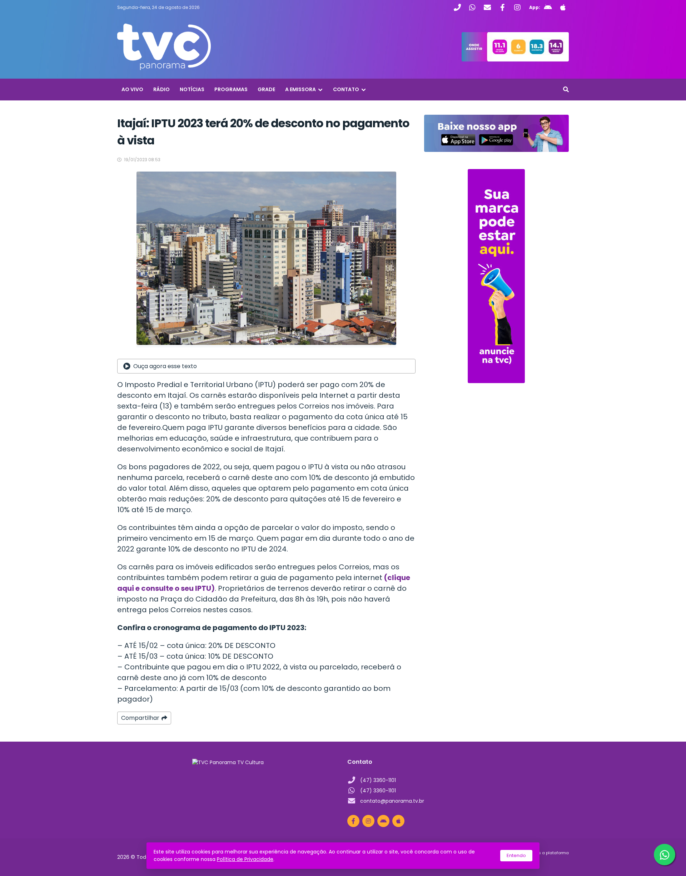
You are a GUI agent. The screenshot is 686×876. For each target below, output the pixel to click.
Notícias (192, 89)
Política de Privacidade (245, 859)
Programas (231, 89)
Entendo (516, 855)
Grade (266, 89)
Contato (346, 89)
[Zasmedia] (551, 862)
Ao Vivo (132, 89)
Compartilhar (140, 718)
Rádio (161, 89)
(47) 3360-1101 (378, 780)
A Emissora (300, 89)
